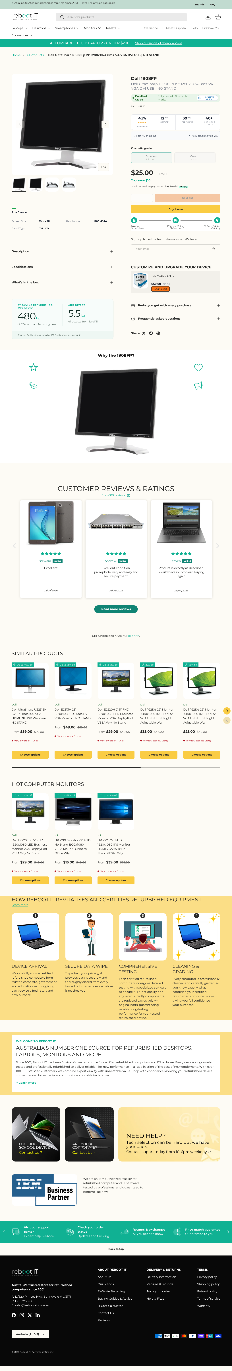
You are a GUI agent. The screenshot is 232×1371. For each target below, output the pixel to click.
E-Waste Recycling (111, 1291)
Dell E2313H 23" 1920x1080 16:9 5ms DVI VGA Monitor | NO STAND (73, 714)
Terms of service (208, 1298)
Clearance (151, 28)
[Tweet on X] (143, 333)
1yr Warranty (162, 276)
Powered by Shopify (42, 1352)
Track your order (158, 1291)
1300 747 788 (211, 28)
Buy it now (176, 209)
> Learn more (26, 1082)
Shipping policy (208, 1284)
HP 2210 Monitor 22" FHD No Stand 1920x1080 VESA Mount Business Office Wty (72, 847)
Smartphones (65, 28)
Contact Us (106, 1313)
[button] (15, 545)
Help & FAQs (155, 1298)
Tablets (111, 28)
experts (133, 636)
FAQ (212, 4)
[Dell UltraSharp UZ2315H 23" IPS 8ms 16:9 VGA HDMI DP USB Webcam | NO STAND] (30, 681)
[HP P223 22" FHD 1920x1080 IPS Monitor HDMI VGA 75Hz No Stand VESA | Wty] (116, 811)
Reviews (104, 1320)
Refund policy (207, 1291)
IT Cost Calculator (110, 1306)
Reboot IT (25, 1352)
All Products (35, 55)
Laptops (17, 28)
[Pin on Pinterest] (158, 333)
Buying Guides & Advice (115, 1298)
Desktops (39, 28)
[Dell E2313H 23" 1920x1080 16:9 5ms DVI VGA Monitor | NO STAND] (73, 681)
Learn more (20, 905)
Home (16, 55)
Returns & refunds (160, 1284)
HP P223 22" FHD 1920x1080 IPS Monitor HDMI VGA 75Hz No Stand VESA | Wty (114, 847)
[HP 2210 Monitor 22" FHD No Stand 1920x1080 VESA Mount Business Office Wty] (73, 811)
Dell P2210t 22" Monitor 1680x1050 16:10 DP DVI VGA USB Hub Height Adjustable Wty (157, 716)
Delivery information (161, 1277)
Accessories (20, 35)
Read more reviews (116, 609)
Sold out (187, 198)
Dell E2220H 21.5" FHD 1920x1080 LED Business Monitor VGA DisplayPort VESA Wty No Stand (115, 716)
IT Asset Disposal (174, 28)
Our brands (106, 1284)
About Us (104, 1277)
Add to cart (160, 288)
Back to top (116, 1249)
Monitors (90, 28)
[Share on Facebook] (151, 333)
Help (194, 28)
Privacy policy (207, 1277)
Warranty (203, 1306)
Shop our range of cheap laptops (158, 43)
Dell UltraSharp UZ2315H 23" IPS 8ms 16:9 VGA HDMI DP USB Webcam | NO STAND (30, 716)
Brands (199, 4)
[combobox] (121, 17)
